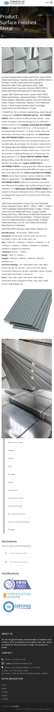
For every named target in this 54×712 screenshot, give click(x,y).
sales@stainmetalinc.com (21, 663)
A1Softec (15, 706)
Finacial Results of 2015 (18, 553)
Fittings (11, 474)
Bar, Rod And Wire (16, 514)
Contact (5, 699)
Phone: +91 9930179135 (15, 659)
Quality (4, 695)
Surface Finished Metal (18, 522)
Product (5, 692)
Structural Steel (15, 498)
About (4, 688)
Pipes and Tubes (15, 442)
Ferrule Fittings (15, 506)
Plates (11, 458)
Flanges (11, 529)
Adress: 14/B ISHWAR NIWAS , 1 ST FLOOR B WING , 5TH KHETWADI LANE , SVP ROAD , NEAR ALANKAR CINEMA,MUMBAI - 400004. (25, 670)
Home (40, 15)
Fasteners (12, 490)
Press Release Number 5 (18, 562)
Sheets (11, 450)
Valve (10, 482)
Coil (9, 466)
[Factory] (21, 2)
